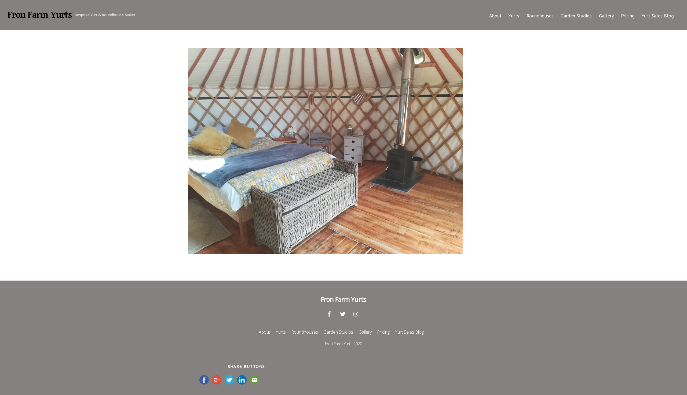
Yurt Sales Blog (658, 16)
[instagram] (356, 313)
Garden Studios (576, 16)
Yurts (514, 16)
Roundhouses (540, 16)
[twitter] (342, 313)
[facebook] (329, 313)
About (495, 16)
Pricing (628, 16)
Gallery (606, 16)
